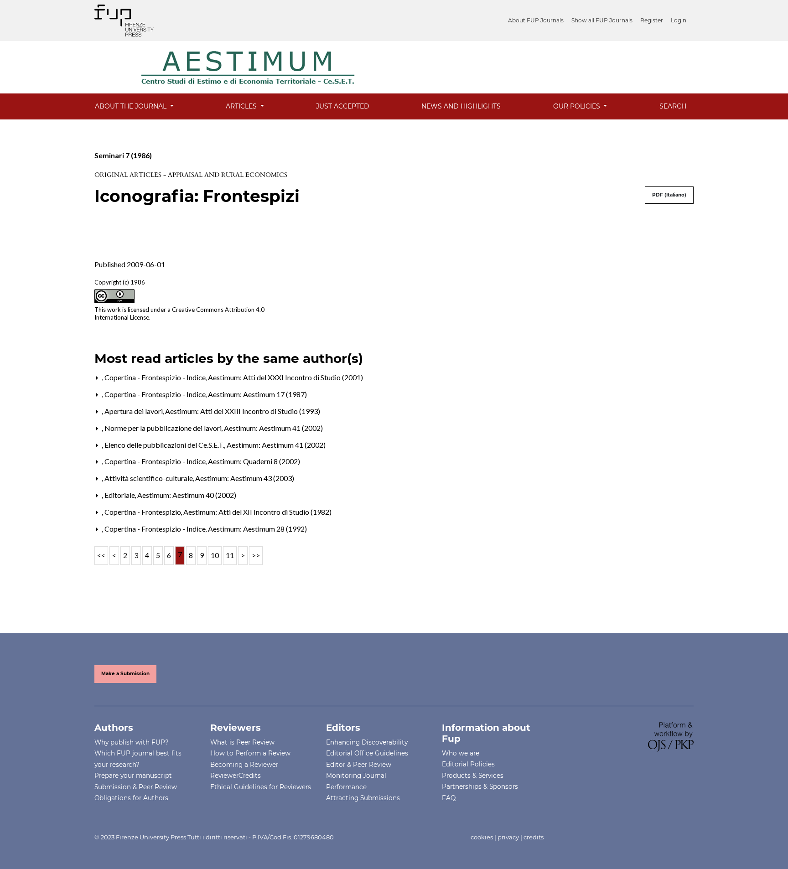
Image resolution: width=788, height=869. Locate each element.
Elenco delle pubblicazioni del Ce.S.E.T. (165, 444)
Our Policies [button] (577, 106)
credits (534, 837)
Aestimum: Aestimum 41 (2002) (273, 428)
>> (256, 555)
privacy (508, 837)
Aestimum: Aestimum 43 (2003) (244, 478)
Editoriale (120, 495)
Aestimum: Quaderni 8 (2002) (254, 461)
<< (101, 555)
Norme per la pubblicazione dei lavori (163, 428)
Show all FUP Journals (601, 20)
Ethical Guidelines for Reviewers (260, 787)
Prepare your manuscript (133, 775)
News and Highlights (461, 106)
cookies (482, 837)
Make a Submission (125, 674)
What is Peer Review (242, 742)
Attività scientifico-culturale (149, 478)
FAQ (449, 798)
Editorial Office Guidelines (367, 753)
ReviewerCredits (235, 775)
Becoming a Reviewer (244, 764)
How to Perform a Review (250, 753)
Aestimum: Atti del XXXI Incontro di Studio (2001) (285, 377)
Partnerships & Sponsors (480, 786)
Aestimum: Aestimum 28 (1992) (257, 528)
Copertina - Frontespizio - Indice (155, 377)
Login (678, 20)
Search (672, 106)
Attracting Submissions (363, 798)
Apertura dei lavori (134, 411)
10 (215, 555)
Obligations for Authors (131, 798)
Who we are (460, 753)
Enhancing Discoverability (367, 742)
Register (651, 20)
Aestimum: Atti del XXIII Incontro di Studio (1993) (242, 411)
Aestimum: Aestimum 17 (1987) (257, 394)
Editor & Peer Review (358, 764)
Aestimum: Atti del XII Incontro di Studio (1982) (257, 511)
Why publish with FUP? (131, 742)
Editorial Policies (468, 764)
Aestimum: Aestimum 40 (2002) (186, 495)
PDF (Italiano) (669, 195)
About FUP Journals (536, 20)
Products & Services (472, 775)
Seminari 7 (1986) (123, 155)
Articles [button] (242, 106)
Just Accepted (342, 106)
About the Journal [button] (131, 106)
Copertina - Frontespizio (143, 511)
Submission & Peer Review (135, 787)
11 (230, 555)
